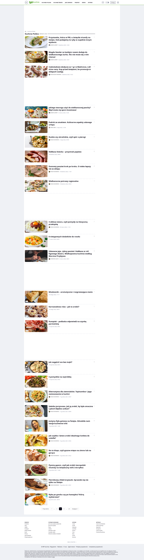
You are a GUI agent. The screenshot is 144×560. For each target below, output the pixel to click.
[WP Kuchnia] (25, 31)
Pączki (73, 535)
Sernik (73, 525)
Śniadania (27, 524)
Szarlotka (74, 528)
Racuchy (74, 537)
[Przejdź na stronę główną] (26, 3)
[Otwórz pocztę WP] (103, 2)
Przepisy (77, 2)
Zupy (26, 525)
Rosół (26, 532)
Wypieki (90, 2)
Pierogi (26, 533)
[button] (107, 2)
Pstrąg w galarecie (28, 537)
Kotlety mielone (28, 530)
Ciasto (73, 524)
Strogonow (98, 528)
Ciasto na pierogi (99, 525)
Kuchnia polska (46, 2)
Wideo (84, 2)
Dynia (49, 527)
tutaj (54, 557)
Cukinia (50, 528)
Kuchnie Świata (58, 2)
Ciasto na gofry (99, 530)
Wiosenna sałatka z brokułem (54, 533)
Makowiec (74, 527)
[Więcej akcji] (94, 37)
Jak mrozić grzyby (52, 525)
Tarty (73, 532)
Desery (73, 530)
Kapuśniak (98, 527)
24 (69, 509)
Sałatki (26, 527)
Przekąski (27, 528)
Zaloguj (113, 2)
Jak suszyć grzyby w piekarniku (54, 524)
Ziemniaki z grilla (52, 530)
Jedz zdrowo (68, 2)
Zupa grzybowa (28, 535)
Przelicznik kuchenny (100, 532)
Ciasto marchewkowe (100, 524)
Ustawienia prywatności (95, 547)
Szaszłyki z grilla (51, 532)
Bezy (73, 533)
